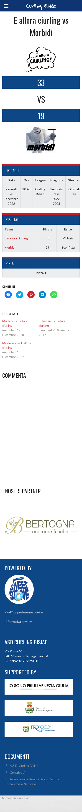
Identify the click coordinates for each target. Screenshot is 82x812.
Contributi (17, 772)
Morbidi (10, 247)
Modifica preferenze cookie (24, 612)
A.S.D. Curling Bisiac (24, 766)
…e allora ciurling (16, 238)
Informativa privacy (18, 622)
